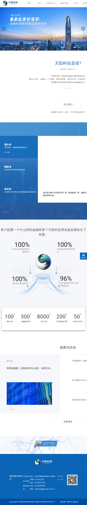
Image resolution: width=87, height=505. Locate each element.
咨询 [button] (39, 3)
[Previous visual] (4, 29)
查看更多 (67, 421)
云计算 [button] (75, 3)
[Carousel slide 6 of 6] (56, 47)
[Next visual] (83, 29)
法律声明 (69, 502)
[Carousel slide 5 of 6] (51, 47)
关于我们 (26, 476)
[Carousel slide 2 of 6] (36, 47)
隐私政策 (75, 502)
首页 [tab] (29, 3)
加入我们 (67, 104)
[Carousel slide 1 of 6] (31, 47)
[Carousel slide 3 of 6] (41, 47)
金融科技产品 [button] (51, 3)
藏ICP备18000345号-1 (48, 502)
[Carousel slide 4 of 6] (46, 47)
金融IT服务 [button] (64, 3)
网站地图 (62, 502)
